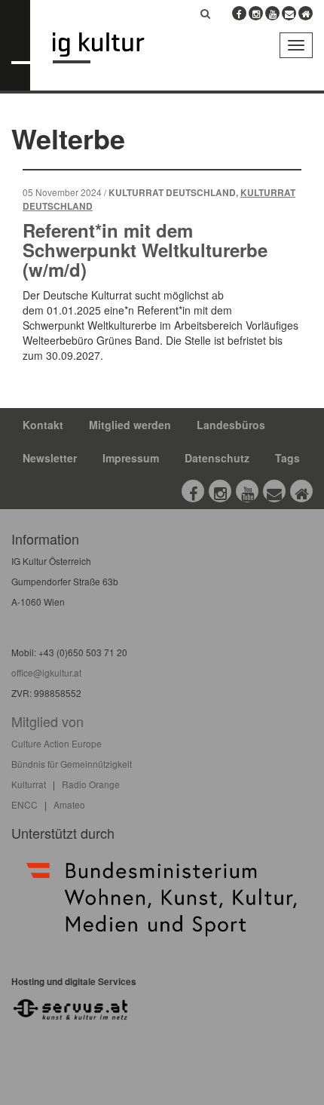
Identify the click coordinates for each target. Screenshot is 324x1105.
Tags (287, 457)
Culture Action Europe (56, 743)
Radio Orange (91, 784)
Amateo (69, 804)
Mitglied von (47, 721)
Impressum (130, 457)
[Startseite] (109, 47)
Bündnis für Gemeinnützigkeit (71, 763)
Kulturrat (28, 784)
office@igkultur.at (46, 672)
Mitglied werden (130, 424)
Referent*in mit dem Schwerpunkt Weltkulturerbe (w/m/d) (145, 250)
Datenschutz (217, 457)
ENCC (24, 804)
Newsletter (50, 457)
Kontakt (43, 424)
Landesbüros (231, 424)
